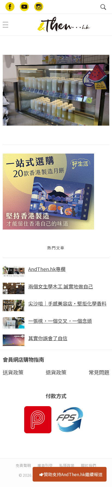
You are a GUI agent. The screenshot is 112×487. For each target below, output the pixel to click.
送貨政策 (13, 372)
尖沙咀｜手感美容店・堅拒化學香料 (67, 303)
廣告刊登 (45, 465)
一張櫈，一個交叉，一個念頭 (60, 320)
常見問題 (99, 372)
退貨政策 (56, 372)
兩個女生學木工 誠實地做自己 (60, 286)
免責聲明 (23, 465)
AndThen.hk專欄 (47, 268)
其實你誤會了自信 (47, 338)
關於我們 (88, 465)
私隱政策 (66, 465)
